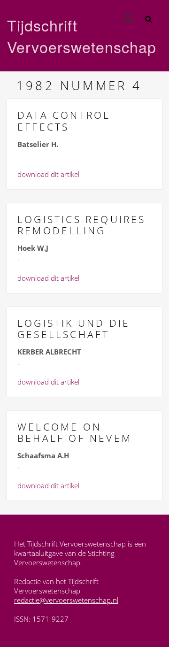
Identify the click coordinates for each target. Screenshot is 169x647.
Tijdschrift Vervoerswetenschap (62, 35)
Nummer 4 (101, 85)
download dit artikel (48, 174)
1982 (35, 85)
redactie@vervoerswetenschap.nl (66, 600)
